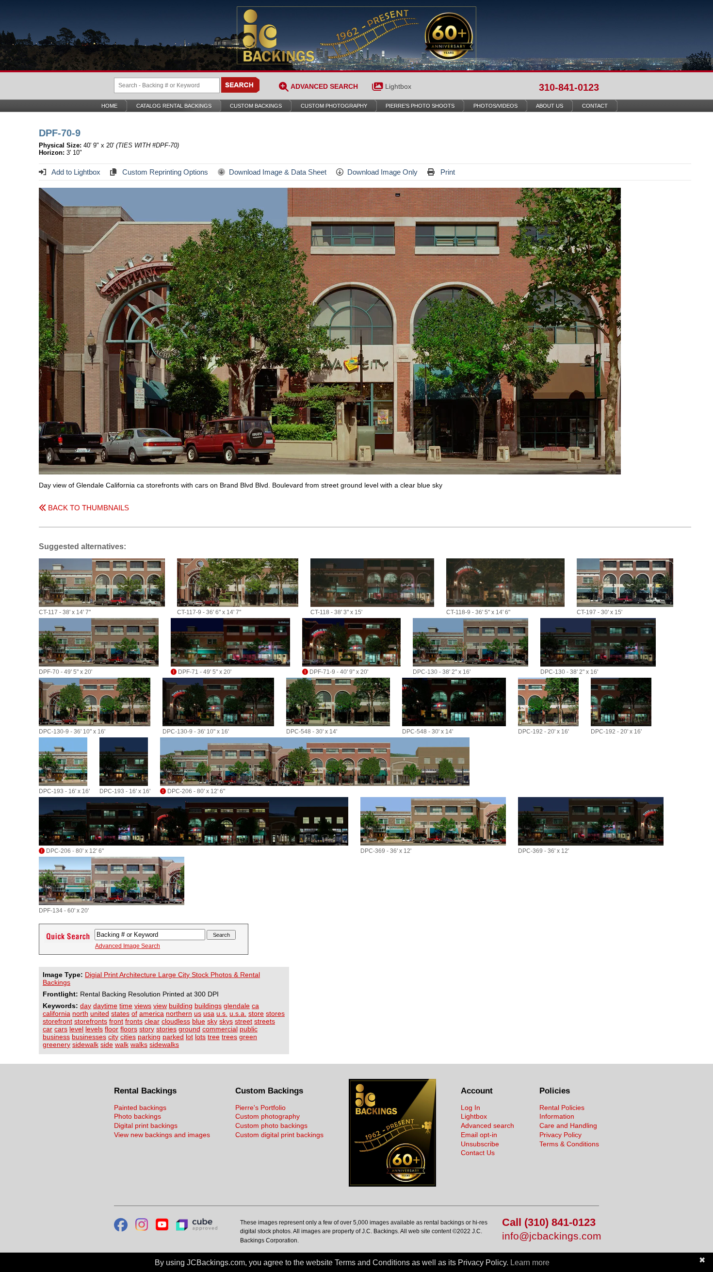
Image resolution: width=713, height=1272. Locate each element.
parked (173, 1037)
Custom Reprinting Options (164, 172)
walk (122, 1044)
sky (212, 1021)
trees (229, 1037)
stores (275, 1013)
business (56, 1037)
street (243, 1021)
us (197, 1013)
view (160, 1006)
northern (179, 1013)
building (181, 1006)
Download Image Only (382, 172)
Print (446, 172)
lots (200, 1037)
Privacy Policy (560, 1135)
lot (189, 1037)
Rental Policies (561, 1107)
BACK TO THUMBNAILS (87, 508)
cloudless (176, 1021)
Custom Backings (256, 106)
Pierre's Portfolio (260, 1107)
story (146, 1029)
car (47, 1029)
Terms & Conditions (569, 1144)
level (76, 1029)
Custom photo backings (271, 1125)
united (99, 1013)
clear (152, 1021)
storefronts (90, 1021)
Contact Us (478, 1153)
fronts (134, 1021)
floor (111, 1029)
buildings (208, 1006)
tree (214, 1037)
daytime (105, 1006)
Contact (595, 106)
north (80, 1013)
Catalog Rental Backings (173, 106)
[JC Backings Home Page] (392, 1184)
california (56, 1013)
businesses (89, 1037)
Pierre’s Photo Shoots (420, 106)
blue (198, 1021)
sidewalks (164, 1044)
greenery (56, 1044)
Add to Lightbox (75, 172)
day (85, 1006)
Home (109, 106)
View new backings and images (162, 1135)
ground (189, 1029)
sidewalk (85, 1044)
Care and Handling (568, 1125)
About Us (549, 106)
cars (60, 1029)
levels (94, 1029)
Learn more (530, 1262)
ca (255, 1006)
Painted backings (140, 1107)
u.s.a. (237, 1013)
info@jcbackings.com (550, 1236)
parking (149, 1037)
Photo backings (137, 1116)
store (256, 1013)
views (142, 1006)
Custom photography (267, 1116)
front (116, 1021)
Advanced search (487, 1125)
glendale (237, 1006)
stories (166, 1029)
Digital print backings (146, 1125)
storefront (57, 1021)
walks (138, 1044)
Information (556, 1116)
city (113, 1037)
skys (226, 1021)
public (249, 1029)
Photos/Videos (495, 106)
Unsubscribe (480, 1144)
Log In (470, 1107)
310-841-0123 (569, 87)
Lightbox (398, 86)
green (248, 1037)
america (151, 1013)
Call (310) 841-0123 (549, 1222)
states (120, 1013)
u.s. (221, 1013)
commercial (220, 1029)
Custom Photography (334, 106)
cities (128, 1037)
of (134, 1013)
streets (264, 1021)
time (125, 1006)
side (106, 1044)
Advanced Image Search (127, 946)
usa (208, 1013)
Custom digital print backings (279, 1135)
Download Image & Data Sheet (277, 172)
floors (128, 1029)
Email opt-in (479, 1135)
